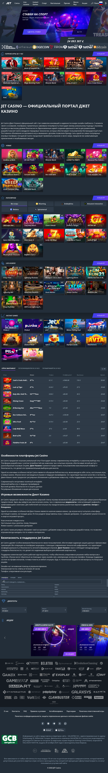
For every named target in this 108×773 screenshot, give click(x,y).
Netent (12, 69)
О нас (6, 711)
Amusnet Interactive (96, 83)
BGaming (33, 160)
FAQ (25, 711)
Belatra (75, 175)
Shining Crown (18, 401)
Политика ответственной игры (91, 711)
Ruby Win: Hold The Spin (20, 394)
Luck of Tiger (17, 387)
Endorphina (75, 83)
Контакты (16, 711)
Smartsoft (33, 330)
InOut (33, 345)
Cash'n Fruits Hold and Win (20, 380)
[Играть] (11, 62)
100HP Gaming (96, 330)
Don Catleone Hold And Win (20, 415)
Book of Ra (17, 436)
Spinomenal (32, 69)
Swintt (54, 83)
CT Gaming (12, 160)
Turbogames (12, 345)
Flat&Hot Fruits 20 (19, 443)
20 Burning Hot (18, 408)
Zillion (33, 255)
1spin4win (54, 69)
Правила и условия (38, 711)
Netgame (11, 190)
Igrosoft (11, 98)
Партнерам (71, 711)
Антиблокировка (56, 711)
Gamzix (12, 360)
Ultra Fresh (17, 422)
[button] (3, 21)
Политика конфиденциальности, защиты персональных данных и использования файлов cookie (54, 716)
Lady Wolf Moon (19, 429)
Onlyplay (33, 360)
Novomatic (96, 69)
